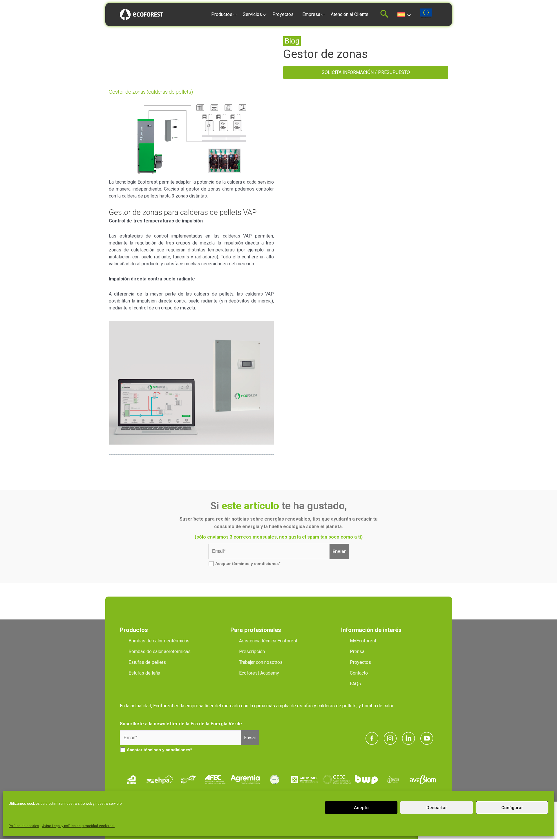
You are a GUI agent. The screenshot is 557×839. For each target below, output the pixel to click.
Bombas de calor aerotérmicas (160, 651)
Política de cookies (24, 826)
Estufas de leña (144, 673)
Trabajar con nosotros (261, 662)
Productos (221, 14)
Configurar (512, 807)
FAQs (355, 683)
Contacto (359, 673)
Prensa (357, 651)
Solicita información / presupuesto (366, 72)
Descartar (436, 807)
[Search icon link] (384, 15)
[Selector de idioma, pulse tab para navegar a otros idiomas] (404, 14)
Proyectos (283, 14)
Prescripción (252, 651)
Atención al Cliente (349, 14)
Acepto (361, 807)
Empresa (311, 14)
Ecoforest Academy (259, 673)
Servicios (252, 14)
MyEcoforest (363, 641)
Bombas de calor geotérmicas (159, 641)
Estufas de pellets (147, 662)
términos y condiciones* (256, 563)
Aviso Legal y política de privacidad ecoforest (78, 826)
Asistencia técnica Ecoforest (268, 641)
